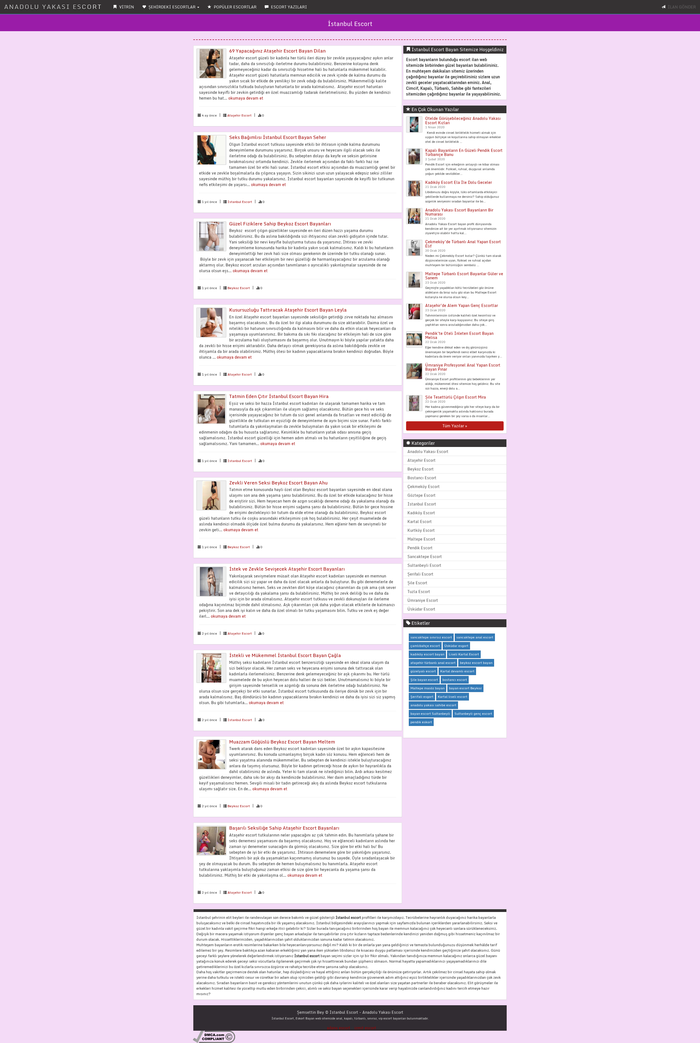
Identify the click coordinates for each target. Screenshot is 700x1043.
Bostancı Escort (421, 478)
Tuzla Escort (418, 591)
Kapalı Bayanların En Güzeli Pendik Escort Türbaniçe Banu (464, 152)
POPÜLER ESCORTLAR (234, 7)
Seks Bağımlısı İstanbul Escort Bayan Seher (277, 137)
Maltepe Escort (421, 539)
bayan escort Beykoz (465, 688)
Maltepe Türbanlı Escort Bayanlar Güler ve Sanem (464, 276)
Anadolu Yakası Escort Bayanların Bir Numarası (459, 212)
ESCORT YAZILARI (288, 7)
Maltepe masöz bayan (427, 688)
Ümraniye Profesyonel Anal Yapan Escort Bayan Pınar (462, 367)
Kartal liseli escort (452, 696)
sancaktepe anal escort (474, 637)
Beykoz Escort (239, 287)
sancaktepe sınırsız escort (431, 637)
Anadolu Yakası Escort (427, 451)
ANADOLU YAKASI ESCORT (53, 6)
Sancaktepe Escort (424, 556)
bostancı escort (454, 679)
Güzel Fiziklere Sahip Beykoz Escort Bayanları (280, 223)
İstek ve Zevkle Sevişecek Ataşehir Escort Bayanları (287, 569)
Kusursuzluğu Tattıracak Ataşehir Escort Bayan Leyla (288, 309)
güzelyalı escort (423, 671)
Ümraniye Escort (422, 600)
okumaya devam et (245, 98)
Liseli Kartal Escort (464, 654)
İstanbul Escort (240, 201)
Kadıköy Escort (421, 513)
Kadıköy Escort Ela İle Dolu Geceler (458, 182)
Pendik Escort (420, 548)
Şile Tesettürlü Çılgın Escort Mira (455, 397)
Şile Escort (417, 583)
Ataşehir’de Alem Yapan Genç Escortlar (461, 305)
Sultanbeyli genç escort (473, 713)
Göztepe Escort (421, 495)
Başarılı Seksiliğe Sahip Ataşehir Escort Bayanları (284, 828)
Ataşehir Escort (239, 115)
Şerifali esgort (421, 696)
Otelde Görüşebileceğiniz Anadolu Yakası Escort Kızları (463, 120)
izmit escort (365, 1028)
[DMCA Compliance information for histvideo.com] (214, 1036)
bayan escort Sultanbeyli (430, 713)
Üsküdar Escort (421, 609)
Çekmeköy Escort (423, 486)
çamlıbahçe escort (425, 645)
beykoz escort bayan (476, 662)
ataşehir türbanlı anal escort (433, 662)
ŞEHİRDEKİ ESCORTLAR (172, 7)
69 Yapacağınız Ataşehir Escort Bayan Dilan (277, 50)
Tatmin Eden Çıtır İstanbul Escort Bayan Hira (279, 396)
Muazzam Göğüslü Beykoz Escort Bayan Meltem (282, 741)
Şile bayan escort (424, 679)
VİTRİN (126, 7)
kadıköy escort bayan (427, 654)
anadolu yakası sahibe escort (433, 705)
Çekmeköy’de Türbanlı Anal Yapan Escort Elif (463, 244)
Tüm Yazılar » (454, 426)
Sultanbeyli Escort (424, 565)
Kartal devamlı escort (457, 671)
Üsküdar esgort (456, 645)
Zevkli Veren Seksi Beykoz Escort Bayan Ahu (278, 482)
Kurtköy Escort (421, 530)
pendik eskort (421, 722)
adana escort (338, 1028)
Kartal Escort (419, 521)
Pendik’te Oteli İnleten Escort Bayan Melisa (459, 335)
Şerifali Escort (420, 574)
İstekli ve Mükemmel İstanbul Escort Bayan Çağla (285, 655)
